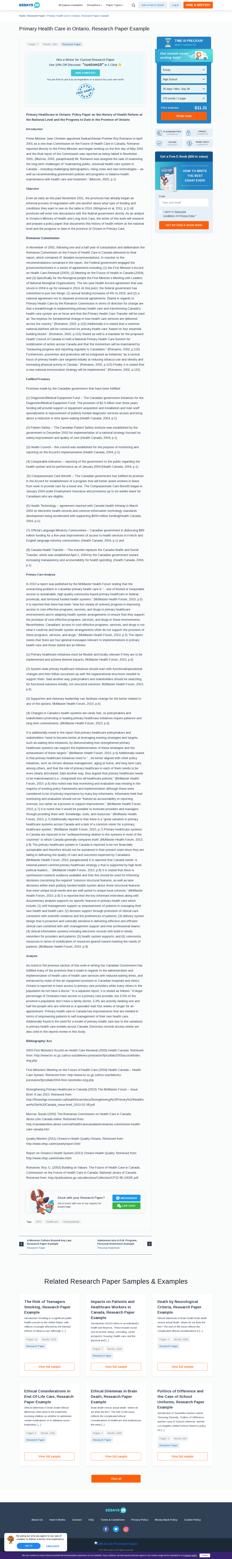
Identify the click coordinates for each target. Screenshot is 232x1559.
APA (38, 1221)
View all (116, 1478)
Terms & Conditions (112, 1519)
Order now (184, 116)
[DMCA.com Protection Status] (116, 1544)
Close (205, 1555)
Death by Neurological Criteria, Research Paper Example (179, 1307)
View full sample (49, 1366)
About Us (37, 1519)
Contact (77, 1519)
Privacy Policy (139, 1519)
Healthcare (52, 1221)
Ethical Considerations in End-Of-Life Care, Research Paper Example (49, 1396)
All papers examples (70, 5)
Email (162, 196)
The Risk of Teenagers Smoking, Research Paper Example (47, 1307)
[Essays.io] (116, 1510)
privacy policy (190, 1555)
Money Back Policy (166, 1519)
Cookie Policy (192, 1519)
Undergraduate (71, 1221)
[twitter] (116, 1529)
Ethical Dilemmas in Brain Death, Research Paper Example (114, 1396)
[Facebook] (106, 1529)
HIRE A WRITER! (198, 5)
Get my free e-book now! (184, 225)
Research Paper (71, 44)
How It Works (57, 1519)
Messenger (129, 1198)
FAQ (91, 1519)
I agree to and (180, 213)
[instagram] (126, 1529)
